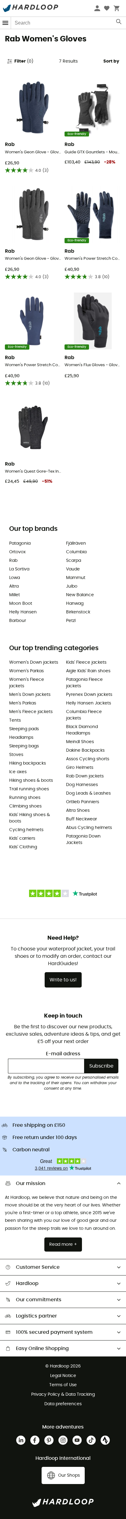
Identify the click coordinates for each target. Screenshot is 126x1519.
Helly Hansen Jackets (88, 703)
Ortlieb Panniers (82, 802)
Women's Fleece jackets (26, 682)
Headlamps (21, 737)
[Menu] (5, 23)
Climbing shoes (25, 806)
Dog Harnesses (82, 785)
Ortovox (17, 552)
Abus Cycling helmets (89, 828)
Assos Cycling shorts (87, 759)
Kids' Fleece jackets (86, 662)
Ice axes (18, 772)
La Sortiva (19, 569)
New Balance (80, 595)
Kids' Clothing (23, 847)
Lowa (14, 578)
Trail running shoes (29, 789)
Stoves (16, 755)
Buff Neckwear (81, 819)
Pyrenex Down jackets (89, 694)
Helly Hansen (23, 612)
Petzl (71, 621)
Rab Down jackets (85, 776)
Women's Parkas (26, 671)
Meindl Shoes (80, 742)
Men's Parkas (22, 703)
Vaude (73, 569)
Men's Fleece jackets (31, 712)
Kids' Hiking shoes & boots (29, 818)
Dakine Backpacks (85, 750)
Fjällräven (76, 543)
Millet (14, 595)
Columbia (76, 552)
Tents (15, 720)
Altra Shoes (78, 810)
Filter (23, 61)
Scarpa (73, 560)
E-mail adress (63, 1053)
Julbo (71, 586)
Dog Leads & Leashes (88, 793)
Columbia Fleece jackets (84, 715)
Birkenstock (78, 612)
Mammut (75, 578)
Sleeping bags (24, 746)
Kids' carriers (22, 838)
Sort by (111, 61)
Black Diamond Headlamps (82, 730)
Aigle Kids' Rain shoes (88, 671)
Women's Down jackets (33, 662)
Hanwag (74, 603)
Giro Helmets (79, 767)
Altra (14, 586)
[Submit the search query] (119, 23)
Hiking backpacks (27, 763)
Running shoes (24, 798)
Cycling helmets (26, 830)
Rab (13, 560)
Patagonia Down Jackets (83, 839)
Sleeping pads (24, 729)
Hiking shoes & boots (31, 780)
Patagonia (20, 543)
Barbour (17, 621)
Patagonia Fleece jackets (84, 682)
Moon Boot (20, 603)
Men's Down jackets (29, 694)
